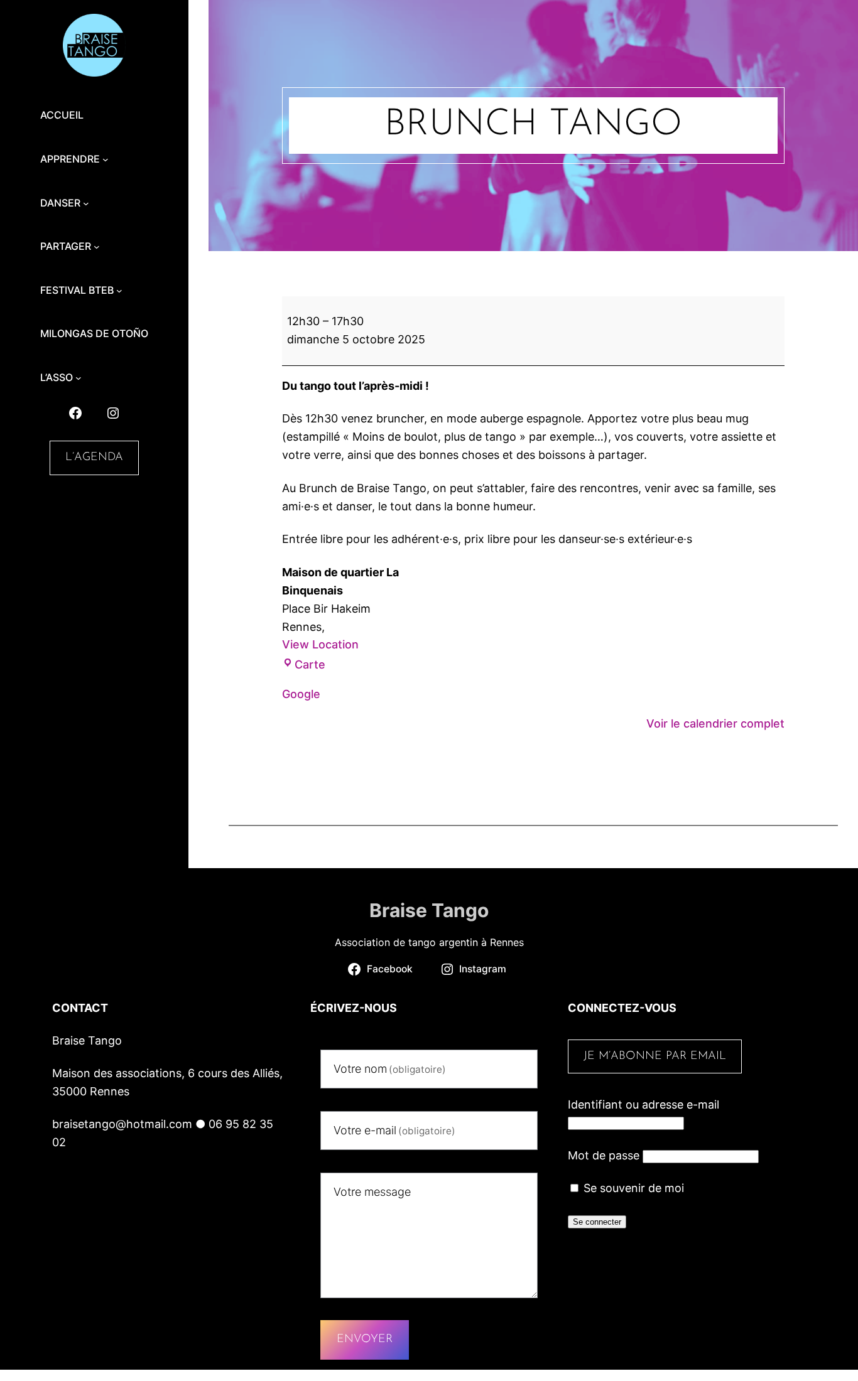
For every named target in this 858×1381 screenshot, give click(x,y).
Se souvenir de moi (632, 1188)
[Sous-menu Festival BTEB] (119, 290)
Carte (310, 664)
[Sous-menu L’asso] (78, 378)
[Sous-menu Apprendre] (105, 159)
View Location (320, 644)
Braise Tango (429, 910)
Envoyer (365, 1339)
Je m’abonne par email (655, 1056)
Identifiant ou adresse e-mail (643, 1104)
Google (301, 694)
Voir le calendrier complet (715, 723)
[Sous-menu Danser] (86, 203)
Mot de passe (603, 1155)
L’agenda (94, 457)
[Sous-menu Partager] (97, 247)
